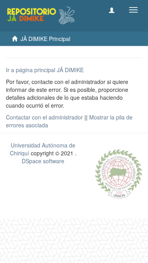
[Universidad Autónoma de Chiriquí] (118, 173)
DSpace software (43, 161)
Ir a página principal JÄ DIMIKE (45, 70)
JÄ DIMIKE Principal (45, 39)
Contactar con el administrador (44, 117)
